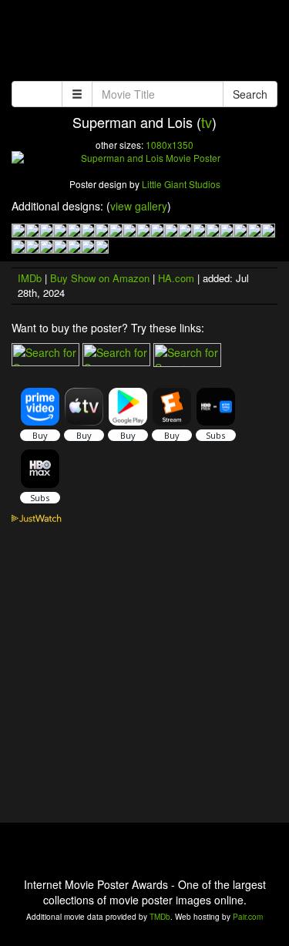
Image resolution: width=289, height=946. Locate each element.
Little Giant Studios (181, 183)
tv (206, 122)
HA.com (176, 278)
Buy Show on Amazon (100, 278)
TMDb (160, 916)
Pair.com (248, 916)
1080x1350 (169, 144)
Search (250, 94)
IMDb (30, 278)
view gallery (138, 206)
